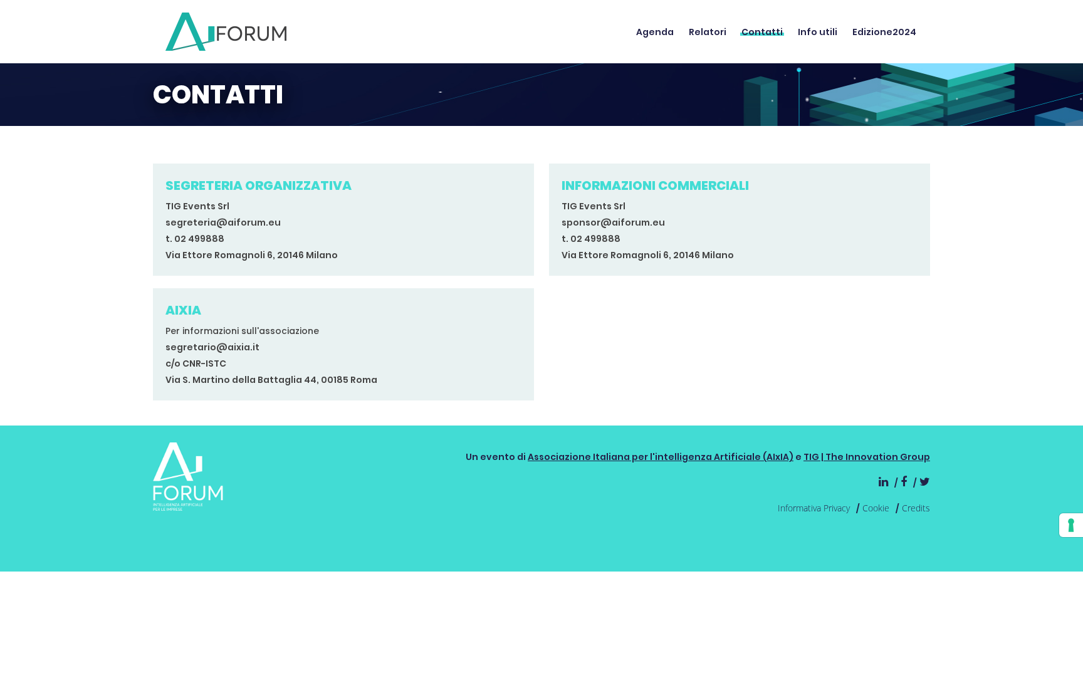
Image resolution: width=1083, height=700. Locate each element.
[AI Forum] (225, 32)
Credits (916, 508)
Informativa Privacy (814, 508)
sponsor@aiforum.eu (613, 222)
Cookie (875, 508)
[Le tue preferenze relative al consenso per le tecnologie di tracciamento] (1071, 525)
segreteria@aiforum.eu (223, 222)
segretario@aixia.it (212, 347)
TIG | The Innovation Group (866, 457)
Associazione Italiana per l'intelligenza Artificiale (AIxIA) (660, 457)
